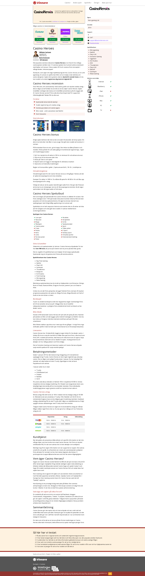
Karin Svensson (44, 58)
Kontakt (35, 564)
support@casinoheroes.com (99, 40)
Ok (110, 573)
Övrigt (96, 3)
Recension (39, 42)
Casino (67, 3)
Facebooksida (94, 43)
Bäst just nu (106, 3)
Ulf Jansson (44, 60)
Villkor (39, 36)
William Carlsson (45, 52)
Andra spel (77, 3)
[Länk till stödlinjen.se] (44, 570)
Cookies (42, 564)
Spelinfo (87, 3)
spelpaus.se (63, 21)
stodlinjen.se (55, 21)
